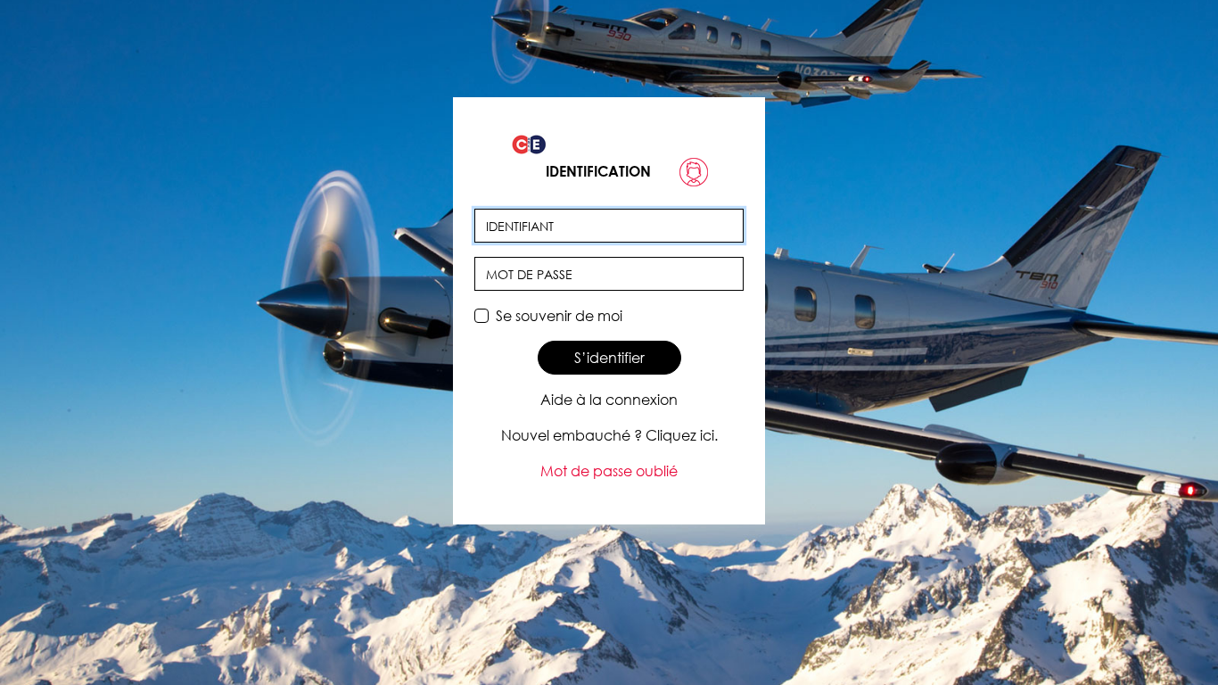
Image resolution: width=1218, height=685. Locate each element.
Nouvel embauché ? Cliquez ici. (609, 435)
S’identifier (609, 358)
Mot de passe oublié (609, 471)
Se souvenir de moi (559, 316)
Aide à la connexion (609, 400)
